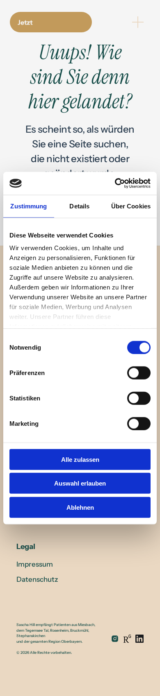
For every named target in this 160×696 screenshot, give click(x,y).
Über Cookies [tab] (131, 205)
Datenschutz (37, 579)
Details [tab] (79, 205)
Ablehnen (80, 507)
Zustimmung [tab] (28, 205)
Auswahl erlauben (80, 483)
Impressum (34, 564)
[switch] (139, 372)
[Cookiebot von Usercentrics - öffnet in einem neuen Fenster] (115, 183)
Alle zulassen (80, 459)
